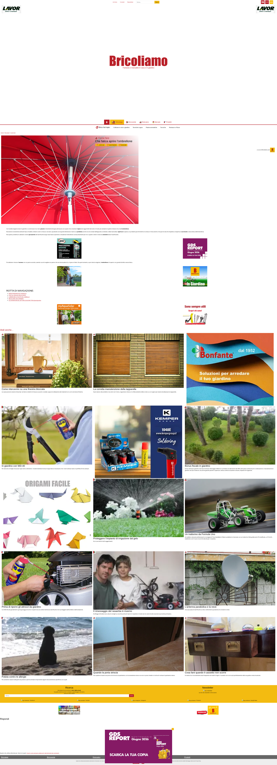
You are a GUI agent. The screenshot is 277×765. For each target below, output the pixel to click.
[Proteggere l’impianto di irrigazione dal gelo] (138, 508)
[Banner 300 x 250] (69, 314)
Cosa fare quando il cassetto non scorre (205, 672)
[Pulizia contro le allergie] (47, 646)
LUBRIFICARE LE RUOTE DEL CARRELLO (19, 297)
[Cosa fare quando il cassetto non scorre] (230, 644)
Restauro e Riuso (174, 127)
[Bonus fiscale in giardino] (230, 435)
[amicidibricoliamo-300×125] (208, 710)
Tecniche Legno (138, 127)
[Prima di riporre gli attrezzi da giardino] (47, 578)
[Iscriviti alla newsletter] (208, 690)
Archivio (115, 2)
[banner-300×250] (69, 276)
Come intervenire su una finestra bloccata (23, 389)
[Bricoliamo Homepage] (107, 122)
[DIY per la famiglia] (267, 2)
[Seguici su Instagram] (10, 2)
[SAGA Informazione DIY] (271, 2)
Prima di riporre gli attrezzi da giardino (21, 607)
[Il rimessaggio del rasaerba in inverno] (138, 580)
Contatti (122, 2)
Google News (253, 700)
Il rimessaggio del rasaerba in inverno (112, 611)
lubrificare (101, 145)
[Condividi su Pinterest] (2, 232)
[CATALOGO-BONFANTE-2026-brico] (230, 369)
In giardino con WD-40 (13, 466)
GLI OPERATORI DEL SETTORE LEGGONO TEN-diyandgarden (25, 300)
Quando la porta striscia (105, 672)
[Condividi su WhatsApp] (2, 239)
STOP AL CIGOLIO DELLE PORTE (17, 295)
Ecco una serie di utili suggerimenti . (103, 541)
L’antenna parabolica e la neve (200, 607)
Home (2, 132)
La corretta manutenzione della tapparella (114, 389)
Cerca (156, 2)
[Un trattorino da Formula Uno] (230, 505)
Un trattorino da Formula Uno (200, 534)
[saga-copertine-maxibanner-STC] (195, 248)
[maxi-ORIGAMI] (47, 514)
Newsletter (130, 2)
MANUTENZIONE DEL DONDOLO (17, 293)
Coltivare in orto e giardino (121, 127)
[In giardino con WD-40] (47, 435)
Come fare (13, 132)
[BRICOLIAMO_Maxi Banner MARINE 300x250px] (69, 248)
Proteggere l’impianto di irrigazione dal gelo (115, 538)
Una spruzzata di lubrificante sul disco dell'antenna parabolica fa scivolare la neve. (207, 610)
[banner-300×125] (11, 9)
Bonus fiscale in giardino (197, 466)
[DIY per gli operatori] (263, 2)
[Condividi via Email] (2, 242)
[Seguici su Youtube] (4, 2)
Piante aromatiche (151, 127)
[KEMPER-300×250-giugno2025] (138, 442)
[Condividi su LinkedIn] (2, 235)
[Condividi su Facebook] (2, 229)
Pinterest (198, 700)
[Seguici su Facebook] (7, 2)
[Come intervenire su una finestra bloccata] (47, 360)
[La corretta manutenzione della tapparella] (138, 360)
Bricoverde (51, 757)
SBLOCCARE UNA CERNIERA (16, 298)
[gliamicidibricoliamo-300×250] (195, 314)
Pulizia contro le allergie (14, 676)
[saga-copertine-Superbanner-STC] (138, 746)
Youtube (87, 700)
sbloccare (123, 145)
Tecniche (163, 127)
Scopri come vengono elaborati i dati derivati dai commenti (43, 753)
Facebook (32, 700)
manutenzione (112, 145)
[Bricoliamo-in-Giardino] (195, 276)
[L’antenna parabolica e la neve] (230, 578)
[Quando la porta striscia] (138, 644)
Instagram (143, 700)
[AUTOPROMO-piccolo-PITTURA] (69, 710)
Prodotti (187, 757)
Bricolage (7, 132)
